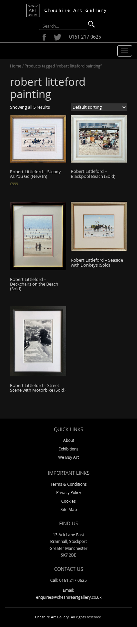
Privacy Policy (68, 492)
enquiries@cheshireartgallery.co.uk (68, 597)
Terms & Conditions (69, 484)
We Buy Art (68, 457)
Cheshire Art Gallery (52, 616)
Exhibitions (68, 448)
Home (15, 65)
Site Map (69, 509)
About (68, 440)
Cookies (68, 501)
